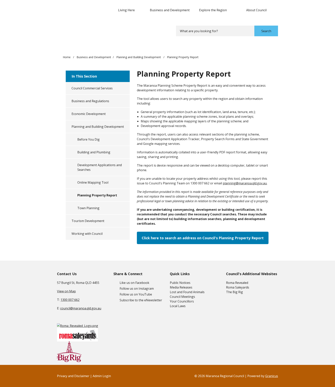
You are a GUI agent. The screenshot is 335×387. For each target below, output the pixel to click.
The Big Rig (234, 292)
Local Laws (178, 306)
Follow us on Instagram (137, 288)
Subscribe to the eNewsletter (141, 300)
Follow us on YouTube (136, 294)
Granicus (271, 376)
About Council (256, 10)
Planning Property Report (97, 195)
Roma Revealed (237, 283)
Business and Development (170, 10)
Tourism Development (88, 221)
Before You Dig (88, 139)
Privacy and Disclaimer (73, 376)
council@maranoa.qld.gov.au (80, 308)
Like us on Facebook (134, 283)
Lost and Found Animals (187, 292)
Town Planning (88, 208)
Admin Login (102, 376)
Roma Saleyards (237, 287)
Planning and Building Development (139, 57)
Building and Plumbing (93, 152)
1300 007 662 (69, 300)
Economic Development (89, 114)
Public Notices (180, 283)
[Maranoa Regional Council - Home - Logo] (81, 19)
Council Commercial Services (92, 88)
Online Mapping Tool (92, 182)
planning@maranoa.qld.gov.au (245, 183)
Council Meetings (182, 297)
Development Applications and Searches (99, 167)
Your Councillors (182, 301)
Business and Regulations (90, 101)
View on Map (66, 291)
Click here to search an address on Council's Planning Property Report (203, 238)
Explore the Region (213, 10)
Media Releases (181, 287)
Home (67, 57)
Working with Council (87, 234)
